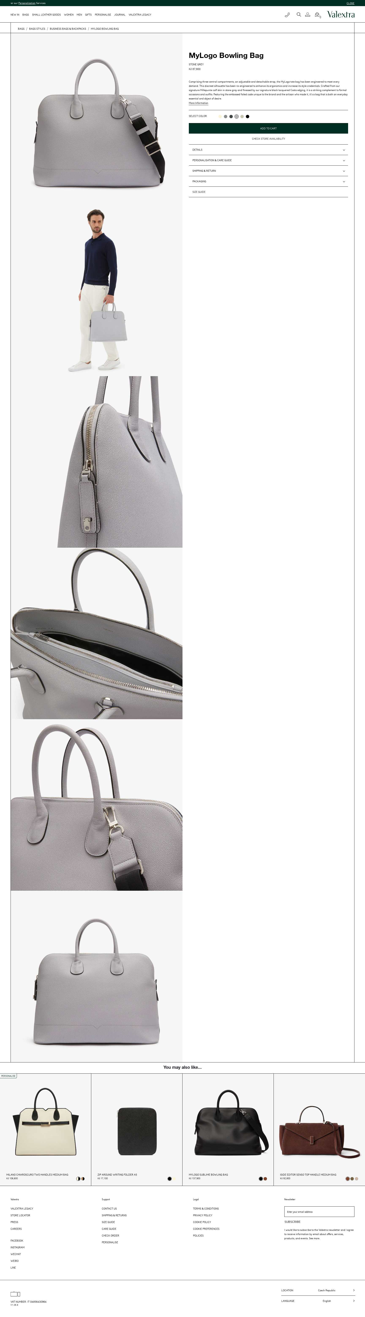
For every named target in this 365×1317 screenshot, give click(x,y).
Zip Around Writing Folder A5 (117, 1174)
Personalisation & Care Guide (212, 160)
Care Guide (109, 1229)
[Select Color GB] (225, 116)
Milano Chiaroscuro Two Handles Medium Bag (37, 1174)
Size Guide (108, 1222)
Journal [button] (119, 14)
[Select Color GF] (231, 116)
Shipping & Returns (114, 1215)
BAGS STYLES (37, 28)
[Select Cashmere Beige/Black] (82, 1178)
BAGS (21, 28)
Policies (198, 1235)
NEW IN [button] (15, 14)
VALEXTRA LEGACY (140, 14)
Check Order (110, 1235)
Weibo (15, 1261)
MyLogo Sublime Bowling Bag (208, 1174)
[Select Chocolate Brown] (265, 1178)
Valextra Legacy (22, 1208)
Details (197, 150)
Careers (16, 1229)
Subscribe (293, 1221)
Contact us (109, 1208)
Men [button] (79, 14)
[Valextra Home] (340, 14)
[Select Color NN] (247, 116)
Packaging (199, 181)
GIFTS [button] (88, 14)
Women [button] (69, 14)
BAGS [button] (25, 14)
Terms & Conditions (206, 1208)
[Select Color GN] (242, 116)
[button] (309, 14)
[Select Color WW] (220, 116)
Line (13, 1267)
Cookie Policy (202, 1222)
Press (14, 1222)
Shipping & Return (204, 171)
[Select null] (352, 1178)
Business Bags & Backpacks (68, 28)
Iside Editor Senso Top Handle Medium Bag (308, 1174)
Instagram (18, 1247)
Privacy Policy (202, 1215)
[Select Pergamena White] (174, 1178)
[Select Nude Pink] (356, 1178)
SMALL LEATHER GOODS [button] (46, 14)
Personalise (103, 14)
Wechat (16, 1254)
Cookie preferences (206, 1229)
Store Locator (20, 1215)
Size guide (199, 192)
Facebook (17, 1240)
